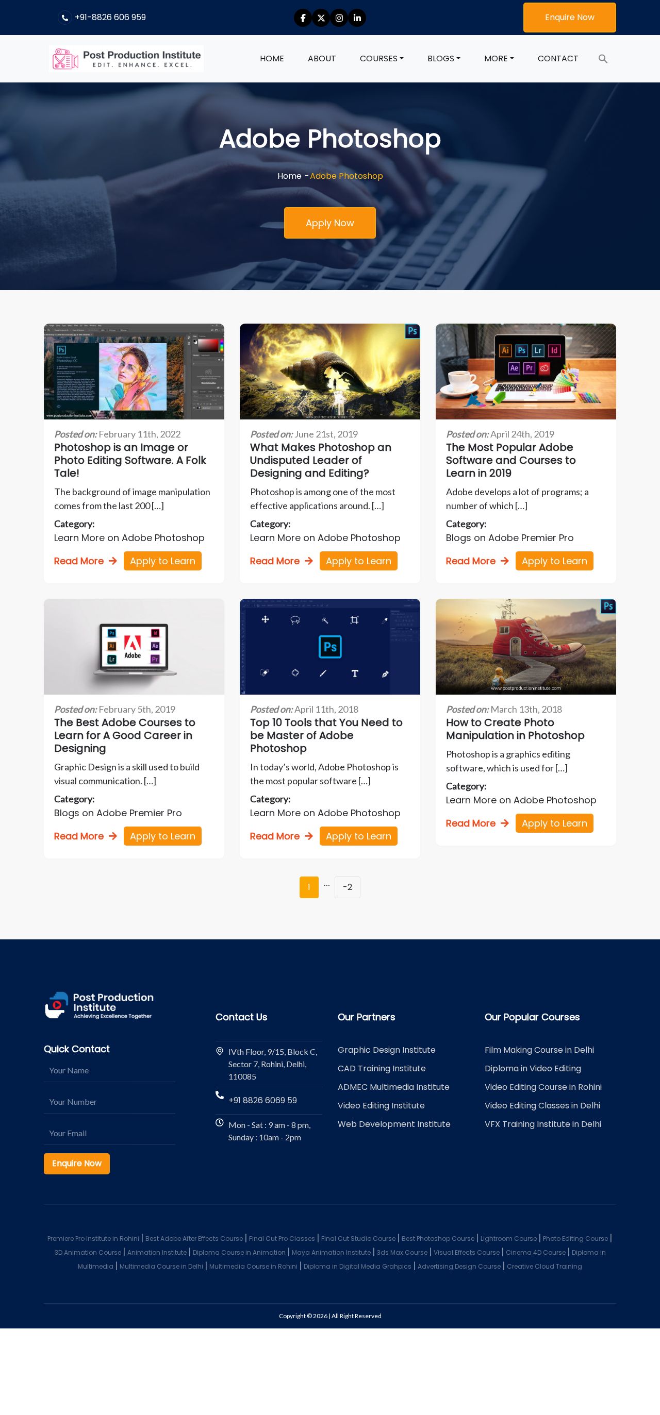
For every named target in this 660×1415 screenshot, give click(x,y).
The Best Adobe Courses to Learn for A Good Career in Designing (124, 735)
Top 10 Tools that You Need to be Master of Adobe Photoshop (326, 735)
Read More (79, 560)
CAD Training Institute (382, 1068)
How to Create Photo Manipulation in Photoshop (515, 729)
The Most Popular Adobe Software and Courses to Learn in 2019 (511, 460)
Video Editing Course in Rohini (543, 1087)
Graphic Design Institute (387, 1050)
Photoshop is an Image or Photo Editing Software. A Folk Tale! (130, 460)
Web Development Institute (394, 1124)
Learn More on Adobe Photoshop (129, 537)
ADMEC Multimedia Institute (394, 1087)
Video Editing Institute (381, 1105)
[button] (603, 59)
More (496, 58)
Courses (379, 58)
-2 (347, 887)
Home (272, 58)
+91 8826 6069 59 (262, 1100)
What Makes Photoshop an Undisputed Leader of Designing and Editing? (320, 460)
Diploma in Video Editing (533, 1068)
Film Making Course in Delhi (539, 1050)
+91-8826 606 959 (110, 17)
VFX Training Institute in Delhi (543, 1124)
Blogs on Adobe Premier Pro (510, 537)
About (322, 58)
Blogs (440, 58)
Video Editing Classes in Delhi (542, 1105)
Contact (558, 58)
